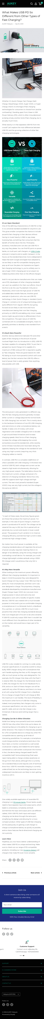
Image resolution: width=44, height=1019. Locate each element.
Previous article (10, 873)
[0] (40, 3)
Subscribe (22, 911)
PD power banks (19, 802)
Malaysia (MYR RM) (9, 994)
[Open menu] (3, 4)
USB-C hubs (35, 251)
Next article (35, 873)
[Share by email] (22, 860)
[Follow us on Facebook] (3, 934)
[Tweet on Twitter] (18, 860)
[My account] (36, 4)
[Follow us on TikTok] (11, 934)
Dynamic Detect (30, 850)
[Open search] (31, 4)
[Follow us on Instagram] (7, 934)
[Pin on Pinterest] (14, 860)
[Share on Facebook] (10, 860)
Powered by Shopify (8, 1014)
